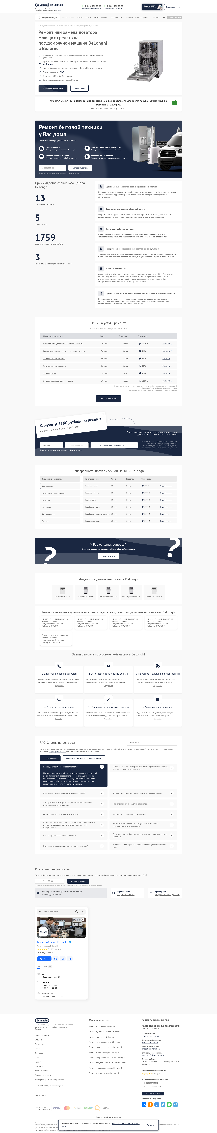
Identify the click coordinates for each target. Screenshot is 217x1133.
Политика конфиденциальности (108, 1117)
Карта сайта (40, 1095)
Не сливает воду (91, 486)
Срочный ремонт (67, 17)
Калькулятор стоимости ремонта (49, 1079)
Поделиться (144, 1104)
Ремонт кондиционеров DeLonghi (104, 1052)
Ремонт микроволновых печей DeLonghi (107, 1057)
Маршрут (46, 959)
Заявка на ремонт (142, 17)
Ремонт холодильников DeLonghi (104, 1073)
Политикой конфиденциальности (91, 885)
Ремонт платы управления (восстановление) (63, 343)
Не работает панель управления (97, 514)
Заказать (166, 343)
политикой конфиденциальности (71, 450)
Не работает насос (92, 507)
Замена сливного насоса (54, 358)
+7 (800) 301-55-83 (92, 6)
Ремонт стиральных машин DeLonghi (105, 1068)
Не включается (90, 500)
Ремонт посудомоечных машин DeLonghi (107, 1062)
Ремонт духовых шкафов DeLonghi (104, 1031)
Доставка (104, 17)
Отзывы (96, 17)
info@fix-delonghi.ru (151, 1048)
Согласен (150, 1125)
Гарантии (114, 17)
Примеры (39, 1044)
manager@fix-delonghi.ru (153, 1055)
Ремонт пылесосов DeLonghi (101, 1037)
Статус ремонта (175, 17)
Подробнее (59, 686)
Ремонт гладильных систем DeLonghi (105, 1047)
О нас (87, 17)
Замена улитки (49, 373)
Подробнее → (166, 486)
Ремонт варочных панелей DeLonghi (105, 1042)
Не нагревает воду (92, 493)
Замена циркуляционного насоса (58, 381)
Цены (79, 17)
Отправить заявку (80, 168)
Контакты (155, 17)
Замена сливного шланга (54, 366)
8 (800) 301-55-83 (150, 1042)
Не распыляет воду (92, 521)
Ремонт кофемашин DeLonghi (102, 1026)
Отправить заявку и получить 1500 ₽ (114, 445)
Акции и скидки (126, 17)
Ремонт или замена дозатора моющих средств (64, 351)
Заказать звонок (108, 556)
